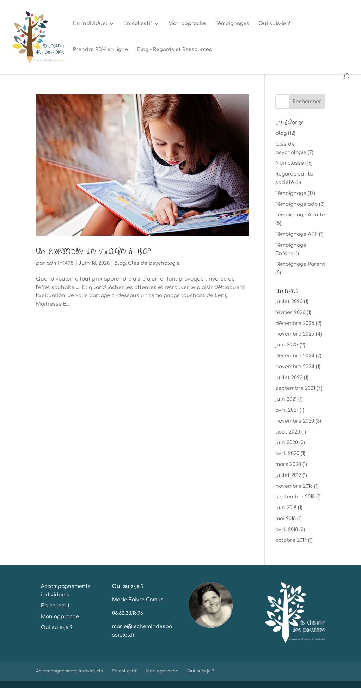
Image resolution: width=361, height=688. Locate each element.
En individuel (90, 23)
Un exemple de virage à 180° (93, 251)
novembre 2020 (294, 421)
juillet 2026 (288, 301)
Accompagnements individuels (69, 671)
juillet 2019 (288, 475)
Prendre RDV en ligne (100, 49)
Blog (120, 263)
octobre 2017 (291, 540)
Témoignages (232, 23)
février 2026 (290, 312)
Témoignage (290, 193)
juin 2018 (285, 507)
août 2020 (287, 432)
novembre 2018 (294, 486)
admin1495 (60, 263)
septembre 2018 (295, 496)
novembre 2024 (294, 366)
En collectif (137, 23)
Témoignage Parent (300, 264)
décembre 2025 (294, 323)
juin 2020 (286, 442)
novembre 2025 (294, 334)
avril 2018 (286, 529)
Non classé (289, 163)
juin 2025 (286, 345)
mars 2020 (288, 464)
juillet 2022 (288, 377)
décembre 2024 (294, 355)
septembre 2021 (295, 388)
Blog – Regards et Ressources (174, 49)
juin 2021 (286, 399)
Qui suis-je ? (274, 23)
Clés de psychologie (154, 263)
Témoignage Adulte (300, 214)
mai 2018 (285, 518)
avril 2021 (286, 410)
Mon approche (187, 23)
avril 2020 (287, 453)
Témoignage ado (296, 204)
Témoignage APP (296, 234)
